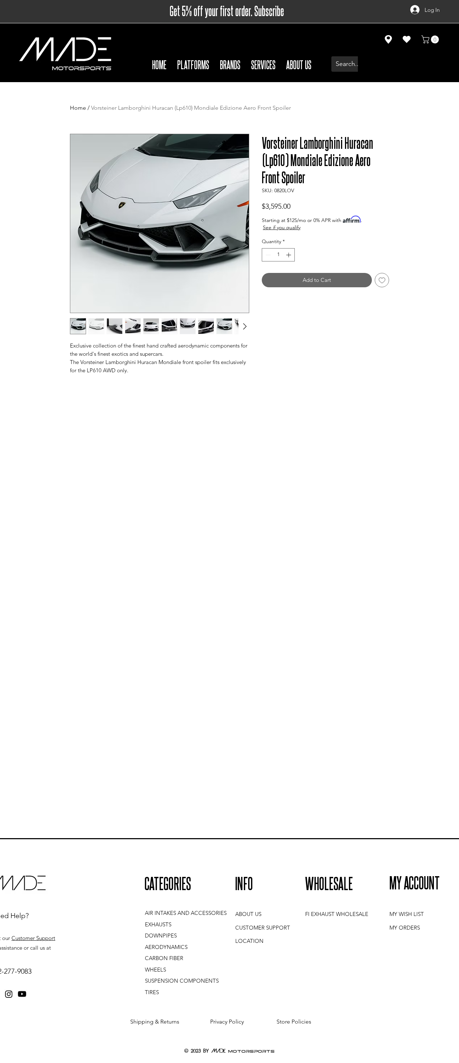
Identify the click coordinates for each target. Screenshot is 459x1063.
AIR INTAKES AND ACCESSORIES (186, 913)
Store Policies (293, 1021)
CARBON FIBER (164, 958)
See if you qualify (282, 227)
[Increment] (289, 255)
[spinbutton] (278, 255)
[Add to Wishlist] (382, 280)
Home (78, 107)
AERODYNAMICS (166, 947)
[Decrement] (267, 255)
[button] (193, 64)
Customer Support (33, 938)
